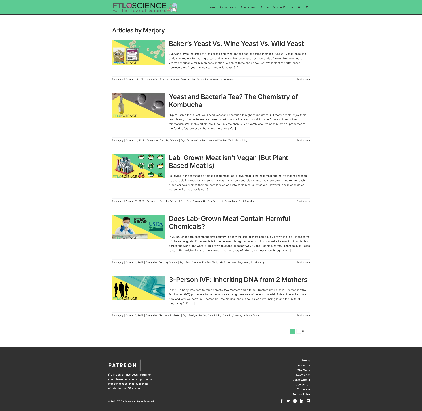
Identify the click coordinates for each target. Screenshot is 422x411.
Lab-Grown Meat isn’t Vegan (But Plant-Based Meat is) (230, 162)
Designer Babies (198, 315)
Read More (302, 79)
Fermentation (212, 79)
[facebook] (281, 401)
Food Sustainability (212, 140)
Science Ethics (251, 315)
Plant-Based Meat (248, 201)
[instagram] (295, 401)
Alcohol (191, 79)
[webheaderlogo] (145, 3)
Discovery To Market (169, 315)
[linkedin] (301, 401)
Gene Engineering (232, 315)
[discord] (308, 401)
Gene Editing (215, 315)
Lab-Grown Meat (229, 201)
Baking (200, 79)
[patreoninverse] (124, 360)
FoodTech (228, 140)
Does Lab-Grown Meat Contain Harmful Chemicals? (229, 222)
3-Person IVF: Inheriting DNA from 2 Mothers (238, 280)
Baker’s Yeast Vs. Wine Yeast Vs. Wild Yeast (236, 44)
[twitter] (288, 401)
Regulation (243, 262)
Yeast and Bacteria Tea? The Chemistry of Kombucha (233, 101)
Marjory (120, 79)
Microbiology (227, 79)
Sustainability (257, 262)
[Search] (299, 7)
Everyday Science (169, 79)
